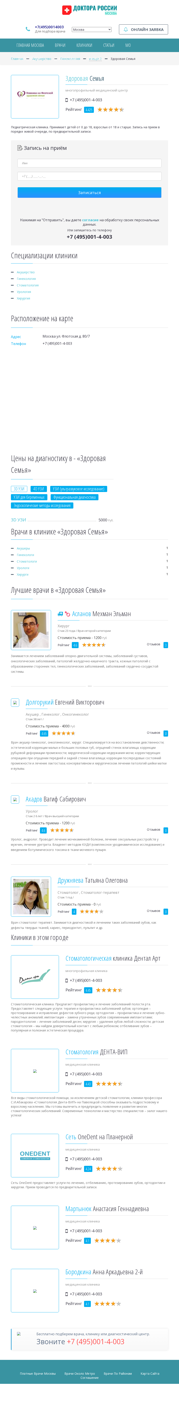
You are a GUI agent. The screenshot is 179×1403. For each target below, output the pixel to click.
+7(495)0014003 (49, 26)
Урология (24, 292)
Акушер (33, 714)
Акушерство (26, 272)
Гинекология (26, 279)
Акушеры (23, 548)
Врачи (60, 45)
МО (128, 45)
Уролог (32, 811)
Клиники (84, 45)
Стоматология (28, 285)
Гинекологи (25, 555)
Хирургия (23, 298)
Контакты (95, 59)
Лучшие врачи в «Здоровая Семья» (58, 590)
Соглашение (90, 1377)
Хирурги (22, 574)
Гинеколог (50, 714)
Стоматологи (27, 561)
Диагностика (65, 59)
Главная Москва (30, 45)
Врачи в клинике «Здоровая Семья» (59, 531)
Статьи (108, 45)
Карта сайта (150, 1373)
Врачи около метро (79, 1373)
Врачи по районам (118, 1373)
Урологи (23, 568)
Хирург (63, 626)
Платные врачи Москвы (38, 1373)
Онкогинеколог (75, 714)
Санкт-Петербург (29, 59)
